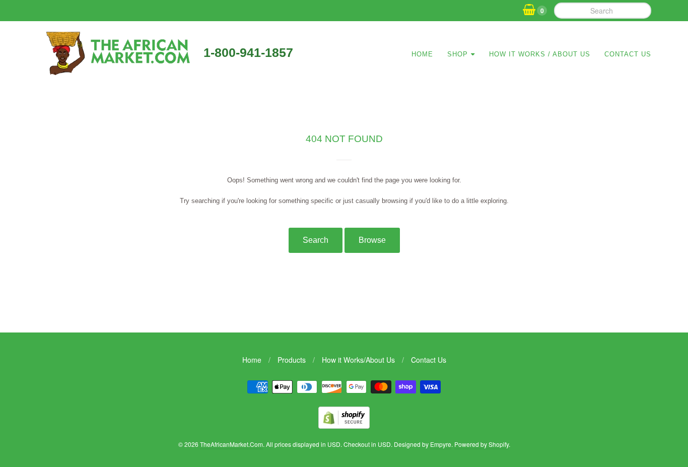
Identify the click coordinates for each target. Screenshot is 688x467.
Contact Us (627, 54)
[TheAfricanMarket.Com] (116, 71)
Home (422, 54)
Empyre (440, 444)
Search (315, 240)
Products (292, 360)
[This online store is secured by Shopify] (344, 425)
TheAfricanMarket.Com (231, 444)
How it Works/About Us (358, 360)
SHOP (457, 54)
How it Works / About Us (539, 54)
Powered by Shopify (481, 444)
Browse (372, 240)
